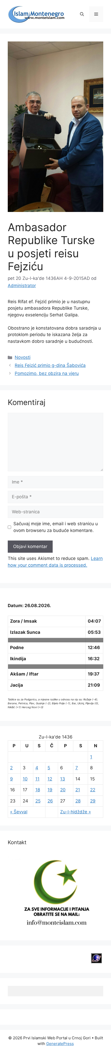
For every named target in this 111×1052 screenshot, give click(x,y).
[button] (82, 14)
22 (92, 789)
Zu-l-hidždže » (75, 811)
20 (63, 789)
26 (50, 801)
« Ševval (18, 811)
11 (37, 778)
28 (78, 801)
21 (77, 789)
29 (93, 801)
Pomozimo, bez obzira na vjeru (47, 373)
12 (49, 778)
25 (38, 801)
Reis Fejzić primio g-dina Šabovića (50, 365)
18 (37, 789)
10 (25, 778)
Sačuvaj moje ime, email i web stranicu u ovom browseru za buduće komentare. (55, 527)
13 (62, 778)
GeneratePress (60, 1043)
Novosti (22, 357)
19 (49, 789)
